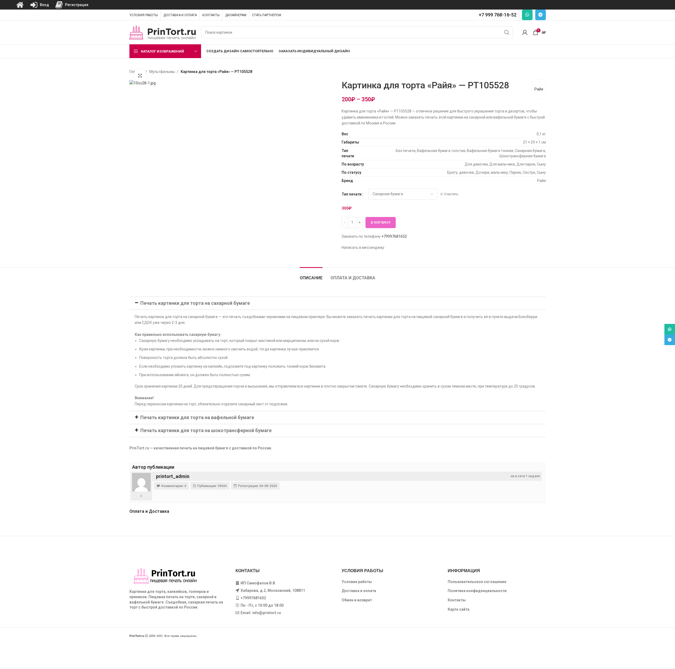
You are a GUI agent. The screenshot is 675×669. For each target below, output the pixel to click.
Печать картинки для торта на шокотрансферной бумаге (206, 430)
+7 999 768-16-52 (497, 15)
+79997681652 (394, 236)
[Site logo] (162, 32)
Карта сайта (458, 609)
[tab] (311, 275)
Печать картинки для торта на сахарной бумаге (195, 303)
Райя (538, 89)
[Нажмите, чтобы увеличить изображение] (140, 75)
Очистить (451, 194)
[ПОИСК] (507, 32)
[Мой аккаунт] (525, 32)
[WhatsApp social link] (527, 15)
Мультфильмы (162, 71)
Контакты (457, 600)
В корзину (380, 222)
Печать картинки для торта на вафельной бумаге (197, 417)
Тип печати (352, 194)
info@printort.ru (266, 613)
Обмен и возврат (357, 600)
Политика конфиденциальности (477, 591)
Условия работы (357, 582)
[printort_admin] (141, 482)
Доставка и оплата (359, 591)
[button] (337, 303)
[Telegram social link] (540, 15)
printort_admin (172, 476)
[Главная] (20, 5)
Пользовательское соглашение (477, 582)
